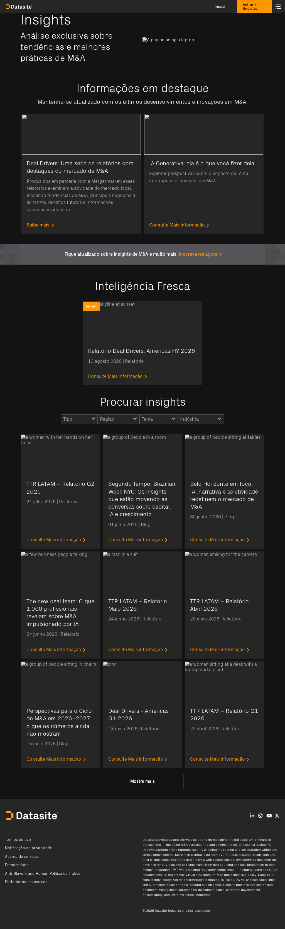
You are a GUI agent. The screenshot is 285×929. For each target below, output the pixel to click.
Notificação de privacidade (28, 848)
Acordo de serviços (22, 857)
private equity (152, 894)
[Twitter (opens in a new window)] (277, 815)
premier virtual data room (192, 874)
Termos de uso (18, 840)
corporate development (243, 889)
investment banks (211, 889)
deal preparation (252, 864)
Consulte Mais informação (177, 225)
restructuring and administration (213, 844)
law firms (177, 894)
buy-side (168, 864)
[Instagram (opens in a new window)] (260, 815)
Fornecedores (17, 865)
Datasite (148, 839)
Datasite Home (19, 7)
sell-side (188, 864)
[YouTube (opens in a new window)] (269, 815)
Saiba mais (38, 225)
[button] (220, 6)
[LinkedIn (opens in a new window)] (252, 815)
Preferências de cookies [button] (26, 882)
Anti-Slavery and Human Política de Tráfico (42, 874)
